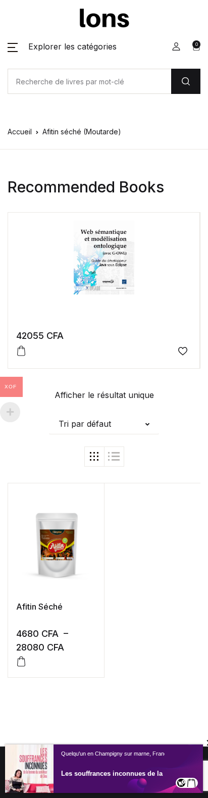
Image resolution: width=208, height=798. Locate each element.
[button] (62, 46)
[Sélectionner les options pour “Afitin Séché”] (21, 661)
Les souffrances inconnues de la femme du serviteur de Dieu (130, 773)
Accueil (20, 131)
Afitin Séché (39, 607)
